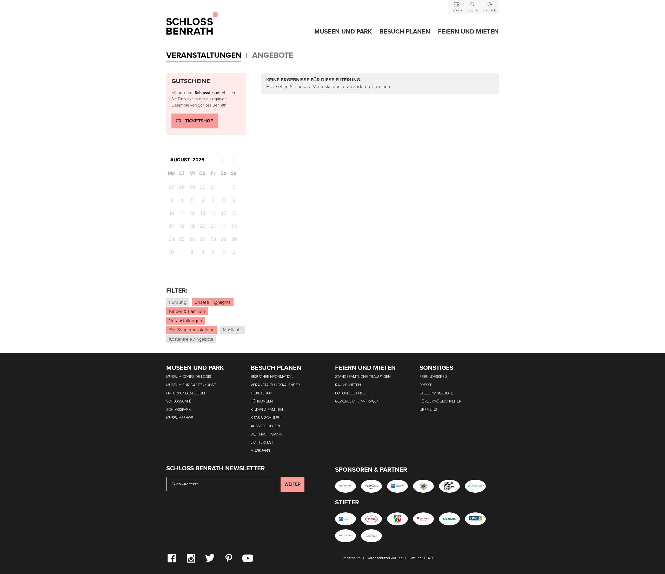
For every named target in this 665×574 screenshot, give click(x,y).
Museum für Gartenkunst (191, 385)
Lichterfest (262, 442)
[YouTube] (247, 557)
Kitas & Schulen (266, 417)
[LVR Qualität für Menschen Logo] (475, 519)
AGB (431, 558)
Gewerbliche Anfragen (357, 401)
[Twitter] (210, 557)
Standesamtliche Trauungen (363, 376)
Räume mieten (348, 385)
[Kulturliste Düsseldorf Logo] (449, 486)
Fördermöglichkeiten (441, 401)
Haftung (415, 558)
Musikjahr (260, 450)
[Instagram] (190, 557)
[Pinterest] (228, 557)
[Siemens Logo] (449, 519)
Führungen (262, 401)
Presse (426, 385)
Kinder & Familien (267, 409)
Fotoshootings (350, 393)
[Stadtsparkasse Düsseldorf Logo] (423, 519)
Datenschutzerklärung (385, 558)
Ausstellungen (265, 426)
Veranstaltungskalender (275, 385)
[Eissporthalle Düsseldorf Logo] (475, 486)
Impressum (352, 558)
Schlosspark (178, 409)
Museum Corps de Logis (188, 376)
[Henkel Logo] (371, 519)
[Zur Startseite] (192, 23)
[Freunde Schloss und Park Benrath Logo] (371, 536)
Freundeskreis (433, 376)
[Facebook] (171, 557)
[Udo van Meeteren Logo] (345, 536)
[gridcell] (223, 227)
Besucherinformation (272, 376)
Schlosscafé (178, 401)
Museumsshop (179, 417)
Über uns (428, 409)
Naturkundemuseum (185, 393)
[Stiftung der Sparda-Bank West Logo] (371, 486)
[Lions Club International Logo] (423, 486)
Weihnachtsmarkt (268, 434)
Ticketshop (199, 121)
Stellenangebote (436, 393)
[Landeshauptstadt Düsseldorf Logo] (397, 486)
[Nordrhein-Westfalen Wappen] (397, 519)
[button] (472, 7)
